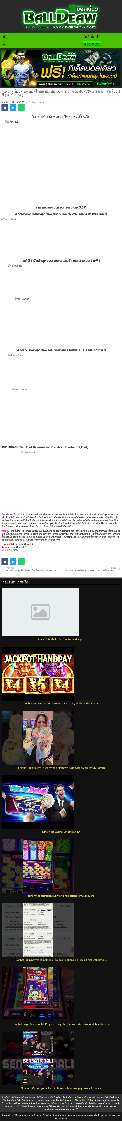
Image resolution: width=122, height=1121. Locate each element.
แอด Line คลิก (92, 44)
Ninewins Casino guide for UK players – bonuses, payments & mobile (61, 1088)
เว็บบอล (88, 1097)
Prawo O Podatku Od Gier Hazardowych (61, 639)
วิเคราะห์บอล (38, 102)
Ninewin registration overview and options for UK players (61, 895)
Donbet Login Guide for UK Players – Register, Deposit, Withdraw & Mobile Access (61, 1024)
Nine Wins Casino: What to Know (61, 831)
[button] (3, 43)
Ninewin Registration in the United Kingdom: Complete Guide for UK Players (61, 767)
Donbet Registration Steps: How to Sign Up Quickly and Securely (61, 703)
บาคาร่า (105, 1106)
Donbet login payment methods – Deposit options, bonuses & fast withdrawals (61, 959)
